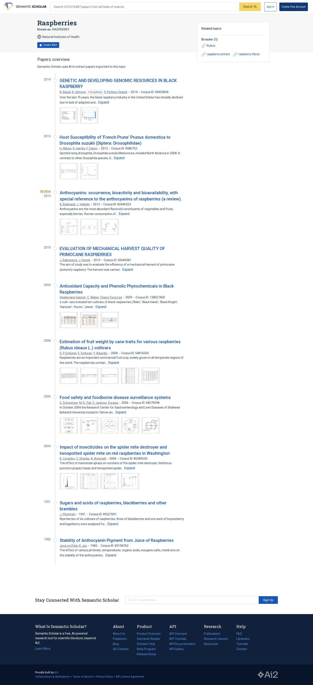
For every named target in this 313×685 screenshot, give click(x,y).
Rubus (211, 45)
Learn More (42, 648)
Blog (117, 644)
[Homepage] (24, 7)
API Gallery (176, 649)
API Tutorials (177, 638)
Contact (241, 649)
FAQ (239, 633)
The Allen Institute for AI (268, 674)
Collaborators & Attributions (52, 676)
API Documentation (182, 644)
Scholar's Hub (146, 644)
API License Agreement (130, 676)
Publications (212, 634)
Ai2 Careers (121, 649)
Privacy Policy (104, 676)
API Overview (178, 633)
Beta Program (146, 649)
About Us (119, 633)
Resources (211, 644)
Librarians (243, 638)
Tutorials (242, 644)
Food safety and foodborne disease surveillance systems (115, 397)
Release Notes (146, 654)
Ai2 (56, 672)
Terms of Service (83, 676)
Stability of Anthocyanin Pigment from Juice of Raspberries (117, 540)
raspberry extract (218, 54)
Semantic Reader (148, 638)
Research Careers (216, 639)
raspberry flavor (249, 54)
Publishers (120, 638)
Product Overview (149, 633)
